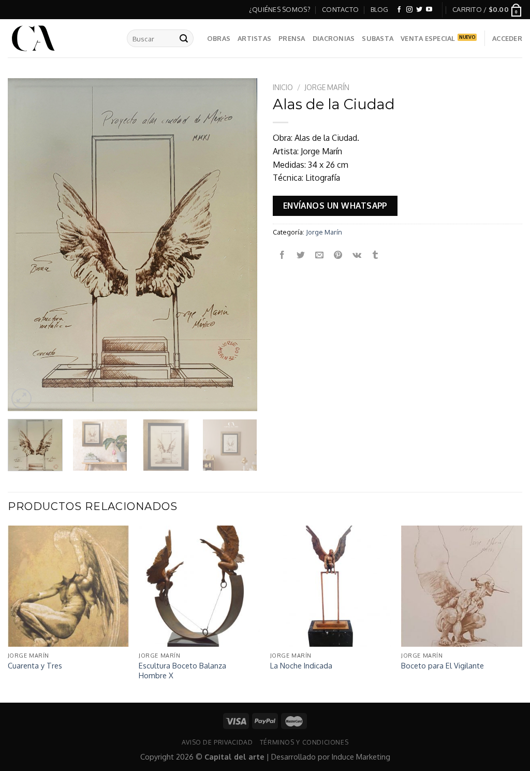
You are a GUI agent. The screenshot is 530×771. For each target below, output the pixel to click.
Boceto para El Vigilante (442, 665)
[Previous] (26, 244)
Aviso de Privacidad (217, 742)
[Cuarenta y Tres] (68, 586)
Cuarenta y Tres (35, 665)
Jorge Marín (326, 87)
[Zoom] (21, 398)
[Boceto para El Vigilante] (461, 586)
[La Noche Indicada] (330, 586)
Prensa (291, 38)
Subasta (377, 38)
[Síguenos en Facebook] (399, 9)
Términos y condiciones (304, 742)
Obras (218, 38)
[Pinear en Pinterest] (338, 255)
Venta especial (428, 38)
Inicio (283, 87)
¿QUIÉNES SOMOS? (280, 9)
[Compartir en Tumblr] (375, 255)
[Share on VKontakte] (356, 255)
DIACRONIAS (334, 38)
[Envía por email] (319, 255)
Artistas (254, 38)
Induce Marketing (361, 756)
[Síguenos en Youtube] (429, 9)
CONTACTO (340, 9)
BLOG (380, 9)
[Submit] (184, 38)
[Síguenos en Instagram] (409, 9)
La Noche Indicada (301, 665)
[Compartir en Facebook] (282, 255)
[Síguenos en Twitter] (419, 9)
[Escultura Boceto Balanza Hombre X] (199, 586)
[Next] (239, 244)
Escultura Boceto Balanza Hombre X (182, 670)
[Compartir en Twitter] (301, 255)
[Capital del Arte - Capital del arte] (59, 38)
